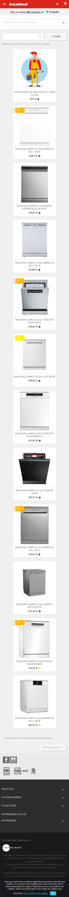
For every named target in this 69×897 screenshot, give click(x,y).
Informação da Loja (14, 814)
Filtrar (56, 37)
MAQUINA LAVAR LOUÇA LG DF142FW (34, 377)
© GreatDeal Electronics (16, 840)
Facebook (6, 760)
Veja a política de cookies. (36, 893)
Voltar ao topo (53, 747)
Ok (53, 893)
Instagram (13, 760)
